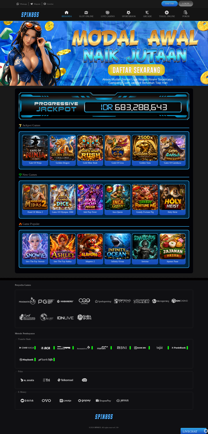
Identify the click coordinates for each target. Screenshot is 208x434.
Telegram (36, 4)
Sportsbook (129, 16)
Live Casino (108, 16)
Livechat (50, 4)
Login (185, 3)
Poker (186, 16)
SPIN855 (97, 427)
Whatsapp (23, 4)
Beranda (67, 16)
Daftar (169, 3)
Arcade (147, 16)
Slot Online (86, 16)
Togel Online (167, 16)
